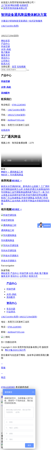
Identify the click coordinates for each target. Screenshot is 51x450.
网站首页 (5, 41)
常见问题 (11, 309)
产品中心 (5, 43)
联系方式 (5, 64)
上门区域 (5, 5)
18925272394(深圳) (10, 35)
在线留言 (24, 5)
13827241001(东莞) (10, 26)
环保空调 (5, 46)
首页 (14, 66)
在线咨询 (5, 130)
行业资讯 (11, 312)
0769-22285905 (19, 105)
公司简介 (5, 61)
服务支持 (5, 55)
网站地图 (14, 5)
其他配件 (5, 93)
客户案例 (5, 52)
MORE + (16, 180)
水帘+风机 (6, 49)
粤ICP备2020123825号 (15, 350)
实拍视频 (21, 66)
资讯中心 (5, 58)
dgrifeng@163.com (16, 120)
